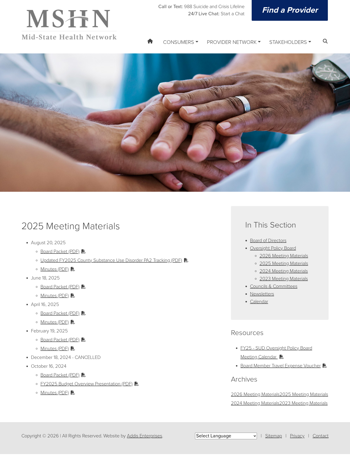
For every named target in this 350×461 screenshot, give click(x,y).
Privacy (297, 436)
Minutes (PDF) (54, 269)
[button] (323, 44)
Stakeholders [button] (288, 42)
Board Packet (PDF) (60, 251)
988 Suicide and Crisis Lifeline (201, 7)
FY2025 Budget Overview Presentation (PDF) (86, 384)
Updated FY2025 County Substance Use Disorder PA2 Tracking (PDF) (111, 260)
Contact (321, 436)
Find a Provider (290, 10)
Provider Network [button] (232, 42)
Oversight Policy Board (273, 248)
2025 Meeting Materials (284, 263)
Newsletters (262, 294)
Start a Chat (216, 14)
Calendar (259, 302)
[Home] (149, 44)
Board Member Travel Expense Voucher (280, 366)
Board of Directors (268, 240)
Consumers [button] (178, 42)
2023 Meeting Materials (284, 279)
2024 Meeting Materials (284, 271)
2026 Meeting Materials (284, 256)
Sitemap (273, 436)
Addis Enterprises (144, 436)
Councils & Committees (273, 286)
